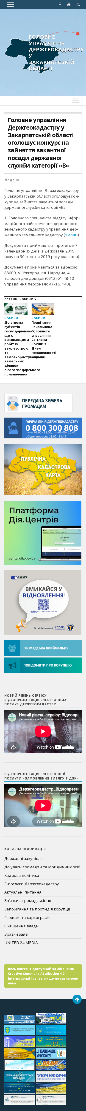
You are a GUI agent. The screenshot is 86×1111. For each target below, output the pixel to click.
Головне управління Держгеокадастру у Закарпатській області (56, 52)
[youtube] (69, 4)
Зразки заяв (16, 934)
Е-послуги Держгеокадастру (31, 883)
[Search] (78, 4)
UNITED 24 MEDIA (21, 942)
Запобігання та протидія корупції (37, 909)
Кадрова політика (21, 875)
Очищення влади (21, 926)
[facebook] (59, 4)
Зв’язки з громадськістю (27, 900)
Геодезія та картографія (27, 917)
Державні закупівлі (23, 858)
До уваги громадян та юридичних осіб (42, 866)
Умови (71, 234)
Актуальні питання (23, 892)
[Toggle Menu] (10, 4)
